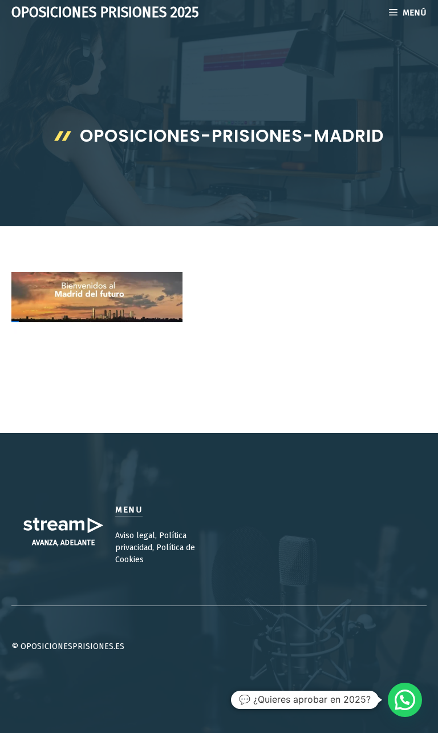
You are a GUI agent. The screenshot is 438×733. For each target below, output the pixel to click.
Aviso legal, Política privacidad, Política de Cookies (155, 547)
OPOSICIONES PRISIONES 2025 (105, 12)
